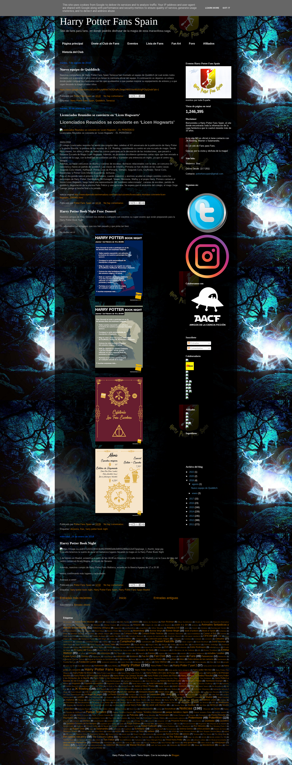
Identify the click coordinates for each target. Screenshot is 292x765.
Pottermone (195, 717)
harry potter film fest (202, 670)
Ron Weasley (200, 726)
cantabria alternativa (175, 634)
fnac (82, 529)
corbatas (79, 642)
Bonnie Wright (172, 630)
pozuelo (66, 721)
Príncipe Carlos (125, 721)
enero (195, 493)
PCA (115, 715)
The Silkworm (176, 737)
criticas (113, 642)
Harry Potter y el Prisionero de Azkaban (92, 675)
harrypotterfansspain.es (133, 681)
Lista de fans (203, 694)
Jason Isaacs (203, 686)
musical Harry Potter (132, 705)
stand (226, 731)
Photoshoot (203, 715)
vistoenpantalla (97, 745)
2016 (192, 503)
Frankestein (221, 659)
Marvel (180, 700)
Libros (168, 694)
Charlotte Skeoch (174, 636)
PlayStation (68, 718)
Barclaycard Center (218, 628)
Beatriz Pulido (112, 631)
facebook (134, 656)
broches (91, 634)
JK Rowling (82, 688)
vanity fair (128, 743)
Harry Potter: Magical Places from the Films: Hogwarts (164, 678)
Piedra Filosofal (218, 715)
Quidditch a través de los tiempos (81, 723)
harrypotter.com (95, 681)
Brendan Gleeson (78, 634)
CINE (220, 636)
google (226, 662)
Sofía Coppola (130, 731)
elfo (199, 650)
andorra (195, 625)
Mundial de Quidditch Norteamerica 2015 (92, 705)
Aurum (194, 628)
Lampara (132, 694)
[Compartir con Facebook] (140, 96)
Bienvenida (125, 631)
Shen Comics (86, 731)
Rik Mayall (104, 726)
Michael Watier (135, 702)
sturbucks (149, 734)
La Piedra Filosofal (116, 694)
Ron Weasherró (184, 726)
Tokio (90, 740)
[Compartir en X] (137, 96)
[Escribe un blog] (133, 96)
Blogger (175, 755)
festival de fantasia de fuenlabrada (101, 659)
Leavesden (155, 694)
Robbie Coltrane (118, 726)
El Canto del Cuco (83, 650)
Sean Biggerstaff (156, 729)
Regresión (202, 724)
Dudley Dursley (135, 647)
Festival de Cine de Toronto (74, 659)
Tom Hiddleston (125, 740)
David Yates (109, 644)
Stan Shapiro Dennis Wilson (210, 731)
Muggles (69, 705)
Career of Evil (209, 633)
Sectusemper (171, 729)
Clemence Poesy (88, 639)
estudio (183, 653)
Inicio (122, 598)
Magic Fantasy (223, 697)
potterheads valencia (176, 718)
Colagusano (140, 639)
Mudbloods (223, 702)
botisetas (222, 631)
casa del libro (84, 636)
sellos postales (203, 729)
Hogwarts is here (113, 683)
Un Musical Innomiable (217, 740)
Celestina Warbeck (136, 636)
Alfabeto (96, 625)
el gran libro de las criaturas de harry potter (114, 650)
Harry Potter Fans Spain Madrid (134, 589)
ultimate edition (200, 740)
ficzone (125, 659)
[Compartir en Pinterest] (143, 96)
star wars (69, 734)
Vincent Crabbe (81, 745)
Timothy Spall (68, 740)
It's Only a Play (112, 686)
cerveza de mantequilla (155, 636)
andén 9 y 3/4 (181, 625)
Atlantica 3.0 (173, 628)
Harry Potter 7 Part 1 (160, 665)
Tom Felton (108, 739)
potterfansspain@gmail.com (209, 173)
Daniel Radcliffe (164, 641)
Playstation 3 (83, 718)
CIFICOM (208, 636)
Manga (81, 700)
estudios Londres (216, 653)
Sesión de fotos (220, 729)
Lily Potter (181, 694)
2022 (192, 472)
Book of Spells (208, 631)
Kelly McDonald (91, 692)
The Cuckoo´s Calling (126, 737)
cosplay (105, 642)
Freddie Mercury (69, 662)
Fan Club (159, 656)
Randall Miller (149, 724)
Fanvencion (207, 656)
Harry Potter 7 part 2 (185, 665)
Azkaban (204, 628)
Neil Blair (203, 705)
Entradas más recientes (76, 598)
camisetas (117, 634)
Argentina (118, 628)
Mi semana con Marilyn (101, 702)
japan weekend (180, 686)
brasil (65, 634)
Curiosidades (146, 642)
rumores (66, 729)
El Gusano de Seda (145, 650)
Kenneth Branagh (108, 692)
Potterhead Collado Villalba (154, 718)
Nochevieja (122, 709)
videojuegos (220, 742)
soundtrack (164, 731)
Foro (192, 43)
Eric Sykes (118, 653)
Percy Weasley (149, 715)
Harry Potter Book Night (78, 543)
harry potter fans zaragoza (179, 670)
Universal (95, 742)
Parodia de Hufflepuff (74, 712)
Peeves (123, 715)
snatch (109, 731)
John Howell (101, 689)
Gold (218, 662)
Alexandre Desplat (82, 625)
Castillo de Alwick (99, 636)
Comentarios (196, 348)
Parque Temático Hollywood (149, 712)
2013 (192, 516)
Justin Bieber (185, 689)
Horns (126, 683)
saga (91, 729)
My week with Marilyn (156, 705)
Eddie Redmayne (198, 647)
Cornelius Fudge (92, 642)
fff (118, 659)
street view (126, 734)
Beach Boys (99, 631)
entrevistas (105, 653)
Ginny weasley (200, 662)
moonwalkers (186, 702)
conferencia (67, 642)
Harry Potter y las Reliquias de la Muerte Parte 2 (116, 678)
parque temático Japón (177, 712)
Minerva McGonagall (152, 702)
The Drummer (143, 737)
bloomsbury (138, 630)
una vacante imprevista (74, 742)
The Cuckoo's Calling (102, 737)
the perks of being (159, 737)
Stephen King (81, 734)
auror (187, 628)
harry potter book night (97, 529)
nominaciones (146, 709)
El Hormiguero (163, 650)
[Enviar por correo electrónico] (130, 96)
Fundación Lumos (87, 662)
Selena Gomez (186, 729)
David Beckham (202, 642)
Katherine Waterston (202, 689)
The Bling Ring (220, 734)
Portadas (123, 718)
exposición (121, 656)
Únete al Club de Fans (105, 43)
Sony (141, 731)
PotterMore (215, 717)
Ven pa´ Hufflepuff (151, 743)
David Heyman (219, 641)
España (142, 653)
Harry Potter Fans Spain (109, 21)
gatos (173, 662)
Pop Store (112, 718)
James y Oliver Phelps (145, 686)
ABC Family (124, 622)
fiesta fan (142, 659)
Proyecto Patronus (179, 721)
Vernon (177, 743)
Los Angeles (108, 697)
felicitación (222, 656)
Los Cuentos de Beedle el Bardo (131, 697)
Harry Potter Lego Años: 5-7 (132, 673)
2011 (192, 524)
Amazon (137, 625)
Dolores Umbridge (211, 645)
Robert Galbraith (149, 726)
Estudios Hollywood (196, 653)
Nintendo (95, 709)
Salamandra (102, 728)
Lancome (142, 694)
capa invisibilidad (193, 634)
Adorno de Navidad (150, 622)
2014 (192, 511)
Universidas (107, 743)
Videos (66, 745)
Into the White (97, 686)
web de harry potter (159, 745)
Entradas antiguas (166, 598)
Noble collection (108, 709)
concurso (219, 638)
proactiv (151, 721)
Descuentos (124, 644)
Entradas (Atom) (82, 605)
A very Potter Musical (84, 622)
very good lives (190, 742)
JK (70, 689)
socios (118, 731)
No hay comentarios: (114, 96)
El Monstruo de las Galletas (183, 650)
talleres (186, 734)
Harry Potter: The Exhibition (200, 678)
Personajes (164, 715)
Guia (79, 666)
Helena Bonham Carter (170, 681)
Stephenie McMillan (97, 734)
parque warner (220, 712)
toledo (97, 740)
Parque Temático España (123, 712)
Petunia (192, 715)
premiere (76, 721)
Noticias (185, 708)
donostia (74, 529)
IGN (217, 683)
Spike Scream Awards (187, 731)
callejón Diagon (104, 634)
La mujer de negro (93, 694)
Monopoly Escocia (170, 702)
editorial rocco (215, 647)
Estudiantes (172, 653)
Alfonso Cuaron (110, 625)
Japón (192, 686)
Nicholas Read (83, 709)
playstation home (98, 718)
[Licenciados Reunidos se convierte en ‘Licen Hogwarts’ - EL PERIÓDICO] (97, 130)
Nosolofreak (170, 709)
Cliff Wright (102, 639)
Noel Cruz (133, 709)
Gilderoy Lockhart (185, 662)
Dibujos (164, 645)
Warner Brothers (138, 745)
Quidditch (100, 100)
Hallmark (87, 666)
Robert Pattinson (168, 726)
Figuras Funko (155, 659)
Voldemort (110, 745)
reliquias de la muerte (218, 724)
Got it (226, 8)
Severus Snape (70, 731)
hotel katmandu (156, 683)
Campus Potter (131, 633)
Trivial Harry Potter (173, 740)
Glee (211, 662)
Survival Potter (172, 734)
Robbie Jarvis (132, 726)
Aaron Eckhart (111, 622)
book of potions (192, 631)
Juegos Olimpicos (157, 689)
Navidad (192, 705)
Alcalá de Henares (202, 622)
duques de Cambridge (152, 647)
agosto (195, 484)
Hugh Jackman (187, 683)
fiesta (133, 659)
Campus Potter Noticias (153, 633)
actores (135, 622)
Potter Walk (135, 718)
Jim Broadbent (217, 686)
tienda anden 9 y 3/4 (218, 737)
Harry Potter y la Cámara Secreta (128, 675)
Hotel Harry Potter (139, 683)
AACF (100, 622)
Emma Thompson (211, 650)
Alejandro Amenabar (221, 622)
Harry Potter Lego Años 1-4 (107, 673)
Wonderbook (208, 745)
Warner (122, 745)
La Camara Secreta (211, 692)
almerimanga (125, 625)
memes (223, 700)
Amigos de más (151, 625)
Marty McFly (169, 700)
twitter (188, 740)
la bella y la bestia (193, 692)
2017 (192, 498)
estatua (162, 653)
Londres (80, 697)
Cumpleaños (127, 641)
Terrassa (110, 100)
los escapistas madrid (158, 697)
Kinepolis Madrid (147, 692)
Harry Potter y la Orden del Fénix (162, 675)
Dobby (173, 645)
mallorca (70, 700)
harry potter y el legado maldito (191, 673)
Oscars (217, 709)
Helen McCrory (151, 681)
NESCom (214, 705)
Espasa (151, 653)
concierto (208, 639)
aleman (69, 625)
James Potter (126, 686)
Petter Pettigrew (179, 715)
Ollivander (207, 709)
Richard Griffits (92, 726)
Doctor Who (183, 645)
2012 (192, 520)
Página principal (72, 43)
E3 (173, 647)
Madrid (209, 697)
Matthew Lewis (209, 700)
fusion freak (125, 662)
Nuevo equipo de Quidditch (80, 69)
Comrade (197, 639)
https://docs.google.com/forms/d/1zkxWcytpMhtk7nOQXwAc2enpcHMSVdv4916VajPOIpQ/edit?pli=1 (109, 89)
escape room (130, 653)
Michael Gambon (119, 702)
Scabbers (127, 729)
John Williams (125, 689)
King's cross (164, 692)
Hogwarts (76, 683)
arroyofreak (143, 628)
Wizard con (185, 745)
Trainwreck (139, 740)
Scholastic (140, 728)
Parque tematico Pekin (202, 712)
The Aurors (207, 734)
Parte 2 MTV (68, 715)
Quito (122, 724)
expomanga (108, 656)
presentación (99, 721)
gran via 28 (70, 666)
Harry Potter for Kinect (83, 673)
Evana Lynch (69, 656)
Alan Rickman (167, 622)
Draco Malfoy (99, 647)
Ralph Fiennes (133, 723)
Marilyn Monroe (126, 700)
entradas (93, 653)
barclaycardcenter (70, 631)
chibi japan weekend (192, 636)
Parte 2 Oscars (83, 715)
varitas (138, 743)
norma (159, 709)
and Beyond (166, 625)
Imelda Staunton (72, 686)
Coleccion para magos (158, 639)
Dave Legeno (187, 642)
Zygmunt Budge (96, 748)
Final (167, 659)
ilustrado (225, 683)
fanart (173, 656)
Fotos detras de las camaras (201, 659)
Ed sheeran (182, 647)
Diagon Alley (153, 645)
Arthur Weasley (157, 628)
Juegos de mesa (140, 689)
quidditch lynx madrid (108, 724)
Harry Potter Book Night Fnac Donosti (88, 211)
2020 (192, 476)
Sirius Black (98, 731)
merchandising (69, 702)
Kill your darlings (128, 692)
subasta (159, 734)
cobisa (112, 639)
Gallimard (148, 662)
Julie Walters (172, 689)
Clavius (75, 639)
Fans (192, 656)
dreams (110, 647)
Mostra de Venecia (201, 702)
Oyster (226, 709)
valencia (119, 743)
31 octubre (67, 622)
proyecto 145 (162, 721)
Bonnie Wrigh (156, 631)
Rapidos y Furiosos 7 (165, 724)
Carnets (223, 634)
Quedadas (210, 720)
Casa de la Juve (69, 636)
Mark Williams (155, 700)
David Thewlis (95, 645)
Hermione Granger (214, 681)
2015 (192, 507)
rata (178, 724)
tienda (204, 737)
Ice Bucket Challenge (204, 683)
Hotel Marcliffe (172, 683)
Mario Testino (141, 700)
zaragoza (83, 748)
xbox (220, 745)
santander (117, 729)
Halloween (99, 665)
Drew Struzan (121, 647)
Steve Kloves (113, 734)
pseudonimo (197, 721)
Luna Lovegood (176, 697)
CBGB (123, 636)
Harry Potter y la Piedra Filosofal (197, 675)
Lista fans (216, 694)
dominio (76, 647)
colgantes (177, 639)
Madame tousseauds (194, 697)
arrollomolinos (130, 628)
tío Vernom (81, 740)
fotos (182, 659)
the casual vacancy (74, 736)
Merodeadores (83, 702)
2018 (192, 480)
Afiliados (208, 43)
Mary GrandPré (192, 700)
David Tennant (81, 645)
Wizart (197, 745)
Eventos (132, 43)
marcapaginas (111, 700)
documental (196, 645)
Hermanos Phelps (193, 681)
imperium (85, 686)
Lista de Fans (154, 43)
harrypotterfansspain (113, 681)
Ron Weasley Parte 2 (218, 726)
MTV (213, 702)
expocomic (96, 656)
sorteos (151, 731)
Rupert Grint (78, 728)
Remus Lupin (68, 726)
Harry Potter (130, 665)
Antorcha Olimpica (101, 628)
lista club (191, 694)
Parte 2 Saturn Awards (101, 715)
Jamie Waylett (164, 686)
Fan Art (176, 43)
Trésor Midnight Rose (154, 740)
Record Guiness (189, 724)
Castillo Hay (113, 636)
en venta (81, 653)
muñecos (116, 705)
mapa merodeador (94, 700)
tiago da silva (193, 737)
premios (86, 721)
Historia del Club (72, 52)
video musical (206, 743)
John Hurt (113, 689)
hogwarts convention (93, 683)
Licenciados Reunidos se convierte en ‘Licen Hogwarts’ (100, 115)
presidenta (111, 721)
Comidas (187, 639)
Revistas (80, 726)
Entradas (194, 343)
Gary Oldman (161, 662)
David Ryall (67, 645)
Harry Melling (113, 666)
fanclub (182, 656)
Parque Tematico (96, 712)
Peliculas (134, 715)
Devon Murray (139, 645)
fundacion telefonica (109, 662)
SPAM (174, 731)
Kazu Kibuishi (76, 692)
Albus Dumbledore (185, 622)
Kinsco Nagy (178, 692)
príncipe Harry (139, 721)
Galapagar (137, 662)
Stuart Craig (138, 734)
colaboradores (125, 639)
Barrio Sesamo (86, 631)
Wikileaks (173, 745)
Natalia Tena (179, 705)
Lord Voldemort (94, 697)
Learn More (212, 8)
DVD (166, 647)
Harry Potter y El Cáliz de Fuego (160, 673)
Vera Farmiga (166, 743)
